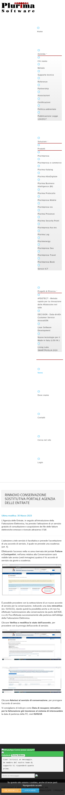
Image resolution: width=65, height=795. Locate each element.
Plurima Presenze (46, 214)
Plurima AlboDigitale (47, 176)
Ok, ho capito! (11, 791)
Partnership (43, 89)
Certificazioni (44, 102)
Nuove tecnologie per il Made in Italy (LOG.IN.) (49, 338)
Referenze (43, 82)
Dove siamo (43, 395)
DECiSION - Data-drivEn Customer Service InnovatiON (49, 317)
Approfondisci (30, 790)
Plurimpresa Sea (46, 248)
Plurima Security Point (48, 221)
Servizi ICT (43, 269)
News (40, 373)
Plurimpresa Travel (47, 255)
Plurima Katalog (45, 170)
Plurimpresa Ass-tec (47, 228)
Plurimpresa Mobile (47, 200)
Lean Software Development (45, 329)
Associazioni (44, 95)
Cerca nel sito (44, 440)
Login (40, 462)
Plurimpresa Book (46, 262)
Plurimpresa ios (45, 207)
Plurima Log (43, 234)
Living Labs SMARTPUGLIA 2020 (48, 348)
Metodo (41, 68)
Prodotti (41, 149)
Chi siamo (42, 61)
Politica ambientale (47, 109)
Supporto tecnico (46, 75)
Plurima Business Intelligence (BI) (46, 185)
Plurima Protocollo (46, 193)
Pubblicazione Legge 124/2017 (48, 117)
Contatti (41, 418)
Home (40, 32)
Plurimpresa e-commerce (50, 163)
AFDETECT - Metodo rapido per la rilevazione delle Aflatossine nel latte (49, 303)
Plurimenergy (44, 241)
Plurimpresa (43, 156)
